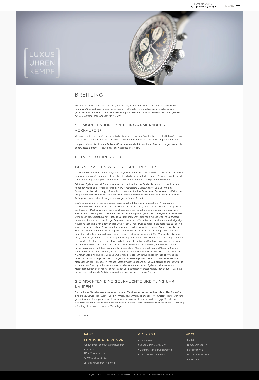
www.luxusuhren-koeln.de (148, 292)
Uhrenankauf (146, 340)
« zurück (83, 314)
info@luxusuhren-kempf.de (101, 362)
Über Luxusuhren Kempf (152, 354)
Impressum (193, 359)
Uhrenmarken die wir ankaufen (156, 349)
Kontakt (191, 340)
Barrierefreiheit (195, 349)
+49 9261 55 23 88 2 (97, 357)
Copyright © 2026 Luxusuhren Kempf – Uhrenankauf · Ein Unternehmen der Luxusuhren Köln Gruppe (130, 374)
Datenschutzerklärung (198, 354)
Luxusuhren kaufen (197, 344)
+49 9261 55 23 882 (205, 7)
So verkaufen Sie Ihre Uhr (153, 344)
